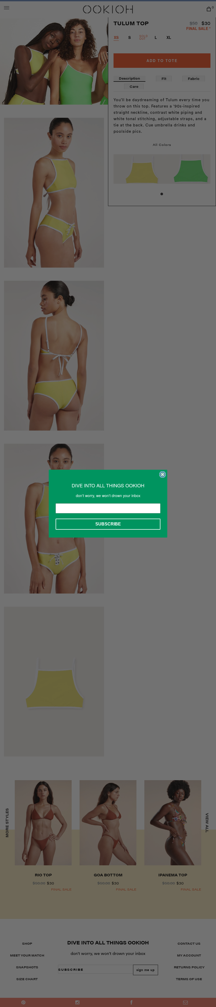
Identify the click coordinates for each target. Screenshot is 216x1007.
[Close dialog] (162, 474)
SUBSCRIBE (108, 524)
